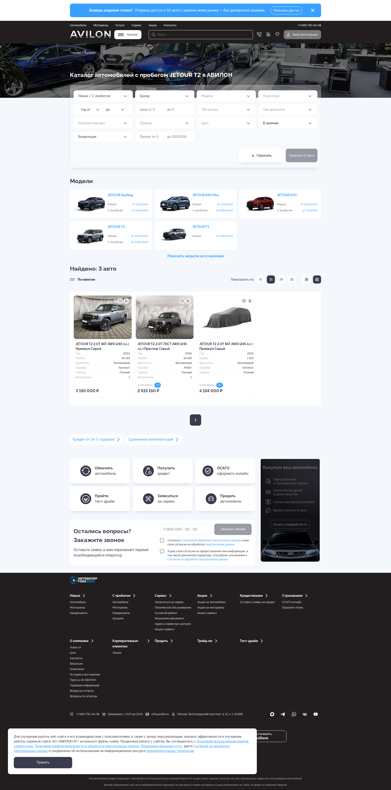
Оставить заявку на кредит (257, 602)
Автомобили (78, 25)
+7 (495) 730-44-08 (87, 714)
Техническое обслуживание (173, 607)
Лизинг (117, 652)
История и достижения (85, 674)
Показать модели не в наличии (195, 256)
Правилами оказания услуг (161, 746)
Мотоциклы (100, 25)
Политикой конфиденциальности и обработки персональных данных (87, 746)
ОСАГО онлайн (291, 602)
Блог (73, 652)
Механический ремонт (169, 618)
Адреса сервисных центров (173, 623)
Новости (75, 647)
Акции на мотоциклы (210, 607)
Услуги (119, 25)
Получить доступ (286, 10)
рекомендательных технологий (170, 751)
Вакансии (76, 663)
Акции (153, 25)
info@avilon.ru (160, 714)
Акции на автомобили (211, 602)
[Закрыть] (313, 10)
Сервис (136, 25)
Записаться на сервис (169, 602)
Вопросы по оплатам (83, 696)
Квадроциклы (78, 613)
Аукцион (118, 618)
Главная (75, 52)
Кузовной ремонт (166, 613)
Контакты (170, 25)
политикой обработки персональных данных (212, 540)
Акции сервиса (164, 629)
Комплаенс (77, 669)
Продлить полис (292, 607)
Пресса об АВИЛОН (83, 680)
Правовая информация (84, 685)
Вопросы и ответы (81, 690)
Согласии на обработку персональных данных (197, 559)
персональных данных (220, 544)
